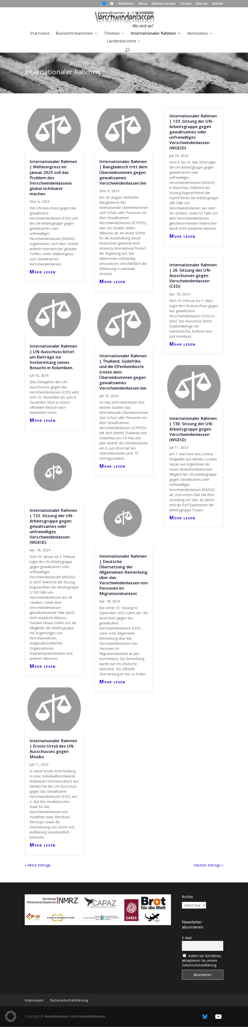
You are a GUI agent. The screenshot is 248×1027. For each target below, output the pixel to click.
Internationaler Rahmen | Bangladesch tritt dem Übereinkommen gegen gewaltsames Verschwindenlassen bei (123, 172)
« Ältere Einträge (38, 865)
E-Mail (187, 938)
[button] (10, 1016)
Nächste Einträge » (208, 865)
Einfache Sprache (163, 4)
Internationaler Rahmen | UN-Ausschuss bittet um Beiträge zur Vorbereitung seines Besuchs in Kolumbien (53, 356)
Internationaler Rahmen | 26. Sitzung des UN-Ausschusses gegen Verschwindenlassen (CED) (193, 275)
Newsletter (126, 4)
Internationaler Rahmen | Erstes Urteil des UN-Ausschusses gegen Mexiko (53, 748)
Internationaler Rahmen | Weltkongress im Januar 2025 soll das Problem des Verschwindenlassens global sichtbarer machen (53, 177)
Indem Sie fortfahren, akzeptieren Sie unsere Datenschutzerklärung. (202, 960)
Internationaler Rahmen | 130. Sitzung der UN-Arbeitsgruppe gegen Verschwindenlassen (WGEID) (193, 429)
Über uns (202, 4)
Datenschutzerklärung (69, 1000)
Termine (185, 4)
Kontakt (217, 4)
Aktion (142, 4)
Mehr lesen (43, 272)
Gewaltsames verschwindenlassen (75, 1016)
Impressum (34, 1000)
